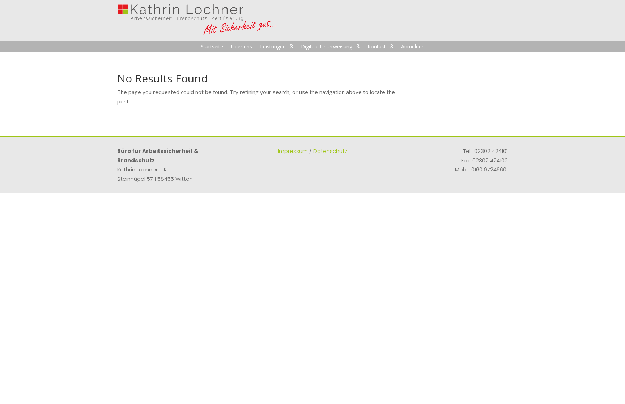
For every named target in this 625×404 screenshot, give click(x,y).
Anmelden (413, 47)
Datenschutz (330, 151)
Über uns (241, 47)
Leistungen (273, 47)
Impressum (293, 151)
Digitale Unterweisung (326, 47)
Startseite (212, 47)
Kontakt (376, 47)
